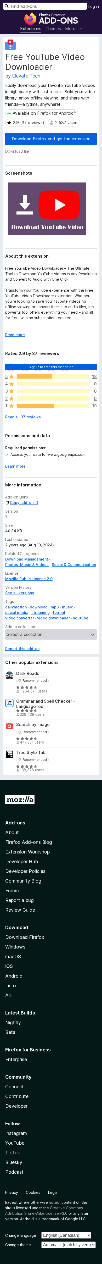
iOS (9, 966)
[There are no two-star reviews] (53, 398)
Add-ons (15, 822)
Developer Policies (25, 871)
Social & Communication (74, 564)
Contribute (17, 1096)
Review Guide (20, 910)
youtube (80, 618)
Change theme (18, 1245)
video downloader (53, 618)
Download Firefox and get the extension (51, 138)
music (67, 607)
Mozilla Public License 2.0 (29, 578)
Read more (15, 334)
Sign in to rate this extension (51, 367)
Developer (16, 1106)
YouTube (14, 1143)
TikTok (12, 1152)
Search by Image (33, 724)
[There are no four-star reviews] (53, 384)
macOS (13, 956)
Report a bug (19, 900)
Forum (12, 890)
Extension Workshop (27, 852)
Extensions (30, 28)
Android (13, 976)
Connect (14, 1086)
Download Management (26, 559)
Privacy (11, 1192)
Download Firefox (24, 937)
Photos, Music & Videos (27, 564)
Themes (53, 28)
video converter (19, 618)
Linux (11, 985)
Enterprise (16, 1059)
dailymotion (16, 607)
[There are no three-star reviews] (53, 391)
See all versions (19, 593)
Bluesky (13, 1162)
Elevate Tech (26, 76)
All (8, 995)
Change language (20, 1235)
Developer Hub (21, 861)
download (39, 607)
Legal (53, 1192)
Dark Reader (28, 673)
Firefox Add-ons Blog (28, 842)
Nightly (13, 1022)
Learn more (15, 466)
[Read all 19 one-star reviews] (53, 406)
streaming (40, 612)
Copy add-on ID (24, 502)
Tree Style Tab (31, 752)
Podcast (14, 1172)
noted (54, 1202)
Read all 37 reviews (23, 417)
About (12, 832)
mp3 (55, 607)
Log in (93, 6)
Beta (10, 1032)
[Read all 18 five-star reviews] (53, 376)
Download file (17, 151)
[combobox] (45, 6)
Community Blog (23, 881)
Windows (15, 947)
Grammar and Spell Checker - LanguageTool (45, 704)
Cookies (33, 1192)
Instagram (16, 1133)
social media (16, 612)
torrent (59, 612)
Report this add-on (22, 648)
